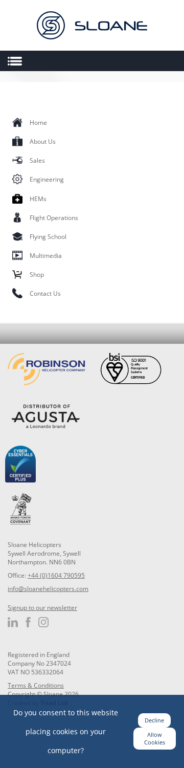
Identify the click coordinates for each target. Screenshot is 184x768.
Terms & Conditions (36, 685)
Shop (37, 274)
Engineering (47, 179)
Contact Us (45, 293)
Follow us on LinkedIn (13, 622)
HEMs (38, 198)
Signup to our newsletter (42, 607)
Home (38, 122)
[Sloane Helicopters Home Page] (92, 25)
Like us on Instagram (43, 622)
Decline (154, 720)
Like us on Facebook (28, 622)
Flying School (48, 236)
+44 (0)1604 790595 (56, 575)
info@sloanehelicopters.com (48, 588)
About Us (43, 141)
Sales (37, 160)
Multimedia (46, 255)
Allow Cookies (154, 739)
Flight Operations (54, 217)
